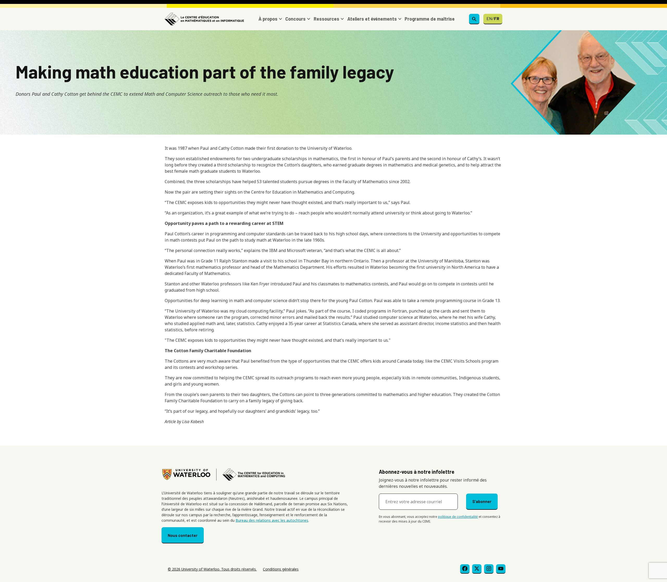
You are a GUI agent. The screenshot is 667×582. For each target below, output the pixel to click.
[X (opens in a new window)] (476, 569)
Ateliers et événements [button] (372, 19)
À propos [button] (267, 19)
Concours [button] (295, 19)
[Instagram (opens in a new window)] (488, 569)
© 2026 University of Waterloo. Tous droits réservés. (212, 569)
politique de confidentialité (458, 516)
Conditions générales (281, 569)
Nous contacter (182, 535)
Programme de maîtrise (430, 19)
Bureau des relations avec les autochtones (272, 520)
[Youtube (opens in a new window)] (500, 569)
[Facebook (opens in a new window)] (465, 569)
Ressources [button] (326, 19)
